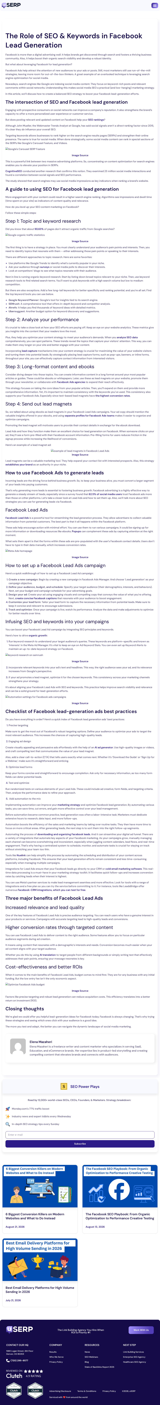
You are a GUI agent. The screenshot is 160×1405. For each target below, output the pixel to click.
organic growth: (38, 635)
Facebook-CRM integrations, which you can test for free (51, 890)
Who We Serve (56, 1357)
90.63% (39, 229)
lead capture (29, 351)
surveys (44, 267)
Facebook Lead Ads (17, 518)
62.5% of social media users (105, 494)
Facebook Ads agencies (71, 382)
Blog (87, 1362)
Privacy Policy (56, 1362)
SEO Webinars (91, 1357)
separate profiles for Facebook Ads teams (89, 415)
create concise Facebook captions (36, 598)
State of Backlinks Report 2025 (99, 1367)
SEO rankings (96, 119)
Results (53, 1352)
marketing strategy (69, 804)
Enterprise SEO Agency (134, 1357)
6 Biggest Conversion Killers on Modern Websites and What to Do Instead (35, 1216)
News (87, 1352)
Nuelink (21, 855)
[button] (154, 5)
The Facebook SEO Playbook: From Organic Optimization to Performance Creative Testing (120, 1216)
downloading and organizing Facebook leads (63, 834)
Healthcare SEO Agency (134, 1362)
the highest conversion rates (112, 395)
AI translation (48, 955)
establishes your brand (18, 464)
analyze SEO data (127, 337)
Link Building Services (133, 1352)
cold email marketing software (123, 868)
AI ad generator (104, 747)
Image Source (80, 155)
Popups (76, 531)
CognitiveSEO (13, 171)
